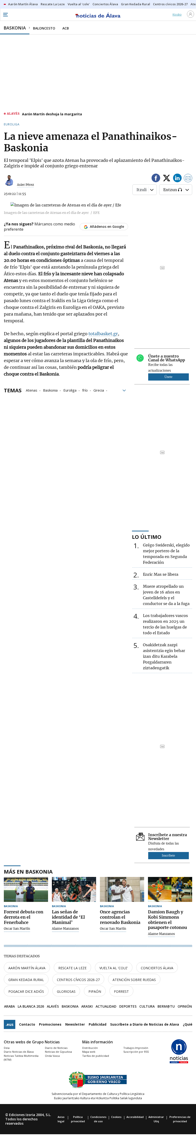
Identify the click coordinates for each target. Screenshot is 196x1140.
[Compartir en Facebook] (156, 178)
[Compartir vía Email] (188, 178)
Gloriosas (66, 991)
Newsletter (75, 1024)
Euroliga (69, 390)
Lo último (146, 536)
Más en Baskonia (28, 871)
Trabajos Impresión (135, 1048)
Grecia (98, 390)
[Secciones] (5, 15)
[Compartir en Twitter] (166, 178)
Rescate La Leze (72, 968)
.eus (9, 1024)
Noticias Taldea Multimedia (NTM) (21, 1058)
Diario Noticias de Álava (19, 1051)
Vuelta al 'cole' (113, 968)
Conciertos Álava (157, 968)
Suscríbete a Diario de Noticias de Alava (144, 1024)
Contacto (27, 1024)
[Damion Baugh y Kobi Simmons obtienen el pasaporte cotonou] (170, 889)
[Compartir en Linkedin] (177, 178)
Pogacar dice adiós (26, 991)
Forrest (121, 991)
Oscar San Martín (17, 929)
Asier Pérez (25, 185)
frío (85, 390)
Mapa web (88, 1051)
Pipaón (94, 991)
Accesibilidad (135, 1117)
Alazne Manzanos (65, 929)
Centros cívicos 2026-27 (78, 979)
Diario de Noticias (56, 1048)
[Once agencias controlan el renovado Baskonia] (122, 889)
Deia (7, 1048)
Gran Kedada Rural (26, 979)
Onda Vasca (52, 1056)
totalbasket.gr (103, 333)
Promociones (50, 1024)
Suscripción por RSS (136, 1051)
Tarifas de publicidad (95, 1056)
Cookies (116, 1117)
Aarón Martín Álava (26, 968)
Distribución (90, 1048)
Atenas (31, 390)
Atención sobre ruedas (134, 979)
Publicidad (97, 1024)
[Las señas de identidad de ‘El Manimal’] (74, 889)
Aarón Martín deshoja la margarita (52, 114)
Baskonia (50, 390)
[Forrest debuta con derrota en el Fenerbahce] (26, 889)
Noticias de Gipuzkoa (58, 1051)
